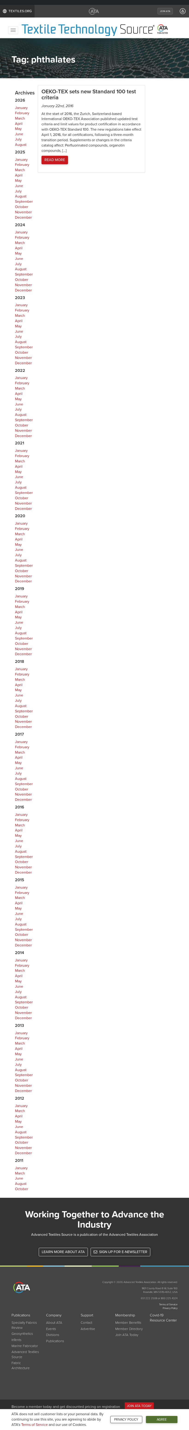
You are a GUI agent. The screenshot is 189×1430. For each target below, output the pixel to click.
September (24, 201)
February (22, 113)
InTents (16, 1340)
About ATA (54, 1323)
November (23, 212)
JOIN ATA (165, 11)
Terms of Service (34, 1424)
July (18, 139)
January (21, 108)
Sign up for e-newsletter (122, 1252)
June (19, 134)
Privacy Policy (126, 1419)
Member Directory (129, 1329)
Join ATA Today (126, 1335)
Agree (162, 1419)
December (23, 217)
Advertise (88, 1329)
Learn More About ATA (63, 1252)
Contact (86, 1323)
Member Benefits (128, 1323)
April (19, 123)
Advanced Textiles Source (25, 1354)
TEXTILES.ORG (20, 11)
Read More (54, 160)
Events (51, 1329)
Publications (55, 1341)
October (21, 207)
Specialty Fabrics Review (24, 1325)
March (20, 118)
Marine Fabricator (25, 1346)
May (18, 128)
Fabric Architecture (21, 1365)
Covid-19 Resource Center (163, 1318)
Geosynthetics (22, 1334)
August (21, 144)
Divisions (52, 1335)
